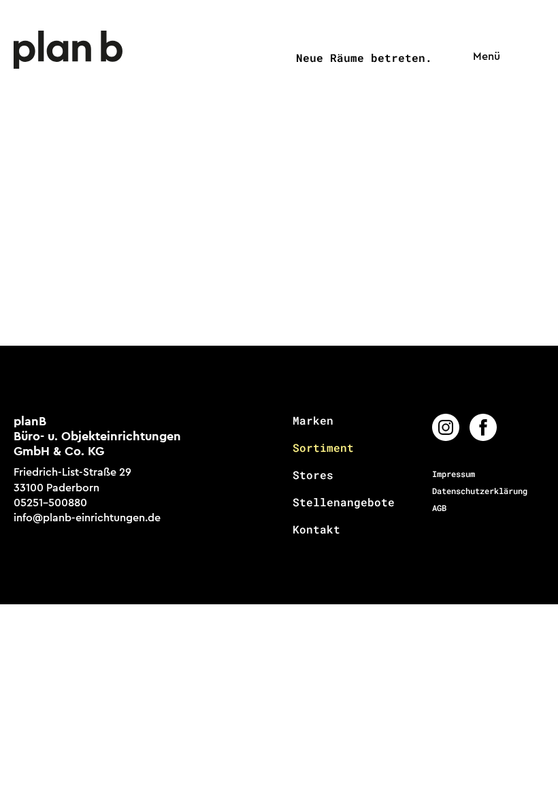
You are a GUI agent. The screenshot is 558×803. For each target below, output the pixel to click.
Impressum (453, 473)
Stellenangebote (344, 502)
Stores (313, 475)
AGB (439, 507)
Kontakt (316, 529)
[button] (483, 57)
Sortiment (323, 448)
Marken (313, 420)
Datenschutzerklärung (479, 490)
